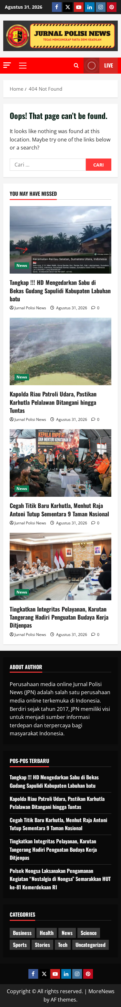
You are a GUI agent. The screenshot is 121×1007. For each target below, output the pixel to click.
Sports (20, 944)
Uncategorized (91, 944)
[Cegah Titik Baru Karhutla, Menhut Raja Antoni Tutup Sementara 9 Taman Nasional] (60, 463)
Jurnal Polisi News (30, 308)
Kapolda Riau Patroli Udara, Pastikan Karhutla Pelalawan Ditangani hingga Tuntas (53, 402)
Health (47, 933)
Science (89, 933)
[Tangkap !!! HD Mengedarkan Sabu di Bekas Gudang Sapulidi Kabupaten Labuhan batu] (60, 240)
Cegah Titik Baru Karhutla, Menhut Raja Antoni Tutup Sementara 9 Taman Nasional (59, 509)
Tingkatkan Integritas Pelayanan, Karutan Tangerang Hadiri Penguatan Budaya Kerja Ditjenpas (59, 617)
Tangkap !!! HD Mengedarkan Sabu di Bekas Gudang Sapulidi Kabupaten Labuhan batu (60, 290)
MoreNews (101, 991)
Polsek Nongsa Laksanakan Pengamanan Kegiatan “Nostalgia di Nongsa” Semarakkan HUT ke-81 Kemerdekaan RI (60, 879)
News (21, 265)
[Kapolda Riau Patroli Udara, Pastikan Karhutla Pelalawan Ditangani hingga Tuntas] (60, 351)
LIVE (108, 65)
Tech (62, 944)
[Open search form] (76, 66)
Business (22, 933)
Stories (42, 944)
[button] (7, 65)
